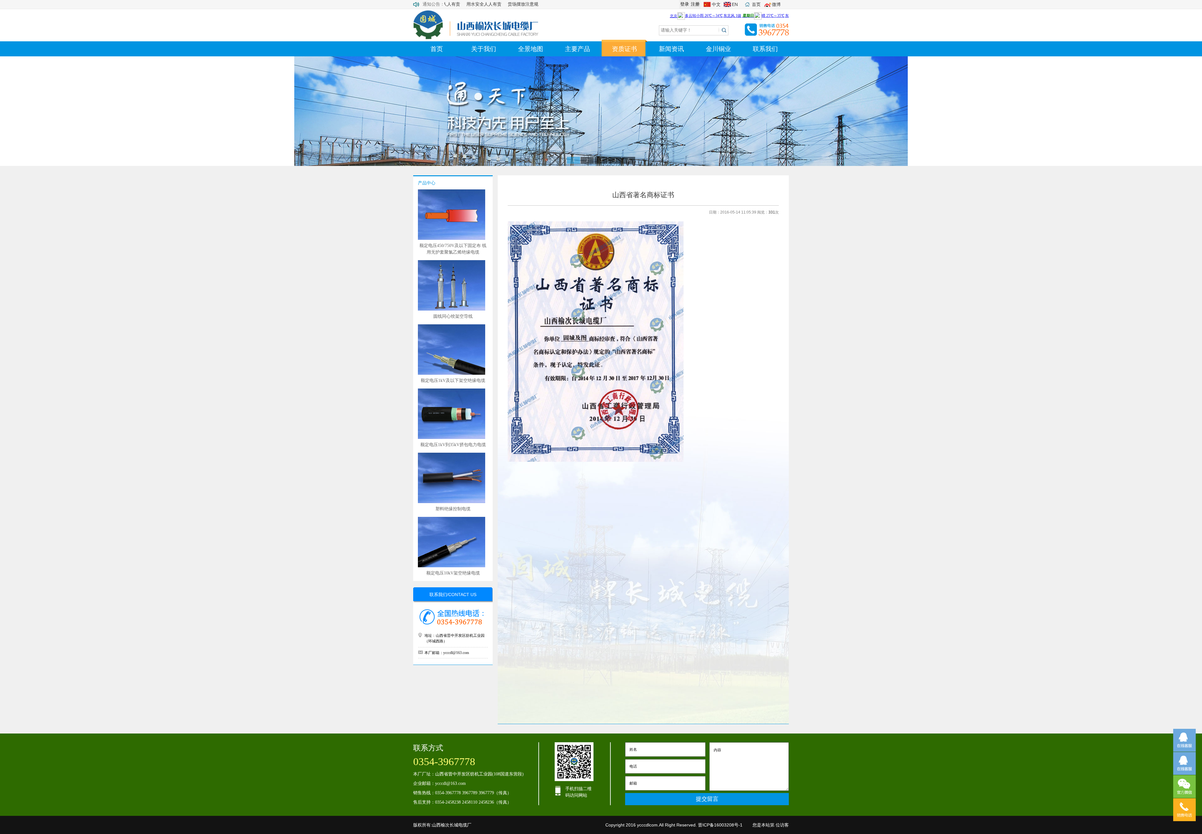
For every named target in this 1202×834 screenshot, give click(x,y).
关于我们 (483, 48)
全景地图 (530, 48)
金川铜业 (718, 48)
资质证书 (624, 48)
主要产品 (577, 48)
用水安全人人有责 (467, 4)
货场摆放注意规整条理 (514, 4)
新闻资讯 (671, 48)
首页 (436, 48)
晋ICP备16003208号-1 (720, 824)
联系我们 (765, 48)
